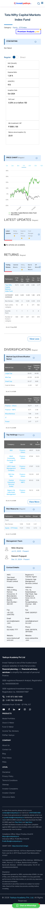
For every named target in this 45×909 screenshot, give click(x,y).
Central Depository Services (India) (11, 483)
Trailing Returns (8, 266)
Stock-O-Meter (8, 723)
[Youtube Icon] (3, 709)
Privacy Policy (7, 776)
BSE (11, 450)
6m (18, 166)
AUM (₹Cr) (11, 81)
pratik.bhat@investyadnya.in (14, 817)
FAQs (4, 762)
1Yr (24, 166)
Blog (4, 754)
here (23, 820)
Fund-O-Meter (8, 727)
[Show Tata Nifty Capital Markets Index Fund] (22, 214)
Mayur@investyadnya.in (10, 836)
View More (34, 502)
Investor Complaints (10, 789)
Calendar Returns (15, 266)
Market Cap (9, 367)
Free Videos (7, 758)
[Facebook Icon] (9, 709)
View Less (34, 339)
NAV (12, 63)
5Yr (36, 166)
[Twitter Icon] (19, 709)
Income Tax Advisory (10, 731)
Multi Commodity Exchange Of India (11, 459)
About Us (5, 745)
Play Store (18, 822)
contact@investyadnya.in (11, 813)
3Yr (30, 166)
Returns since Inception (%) (17, 132)
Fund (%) (29, 367)
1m (7, 166)
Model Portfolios (8, 718)
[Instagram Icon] (25, 709)
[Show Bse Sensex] (14, 216)
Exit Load (11, 99)
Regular (7, 57)
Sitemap (5, 784)
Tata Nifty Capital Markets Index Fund (8, 288)
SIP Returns (37, 266)
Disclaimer (6, 772)
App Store (28, 822)
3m (12, 166)
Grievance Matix (8, 797)
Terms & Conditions (9, 780)
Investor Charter (8, 793)
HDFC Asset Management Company (11, 468)
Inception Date (12, 90)
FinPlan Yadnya (8, 735)
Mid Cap (8, 377)
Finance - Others (10, 406)
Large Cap (8, 373)
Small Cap (8, 381)
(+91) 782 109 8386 (14, 700)
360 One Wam (11, 475)
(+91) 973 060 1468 (14, 697)
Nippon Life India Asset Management (11, 492)
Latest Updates (8, 232)
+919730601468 (35, 813)
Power (7, 421)
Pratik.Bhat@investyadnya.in (12, 841)
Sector (7, 400)
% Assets (37, 443)
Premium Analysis (28, 31)
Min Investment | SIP (15, 123)
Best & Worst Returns (30, 267)
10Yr (42, 166)
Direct (23, 57)
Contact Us (6, 749)
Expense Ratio (12, 72)
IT (5, 417)
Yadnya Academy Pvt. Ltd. (22, 897)
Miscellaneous (10, 414)
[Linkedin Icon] (14, 709)
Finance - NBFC (10, 410)
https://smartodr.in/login (20, 846)
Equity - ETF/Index (20, 27)
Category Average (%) (36, 367)
